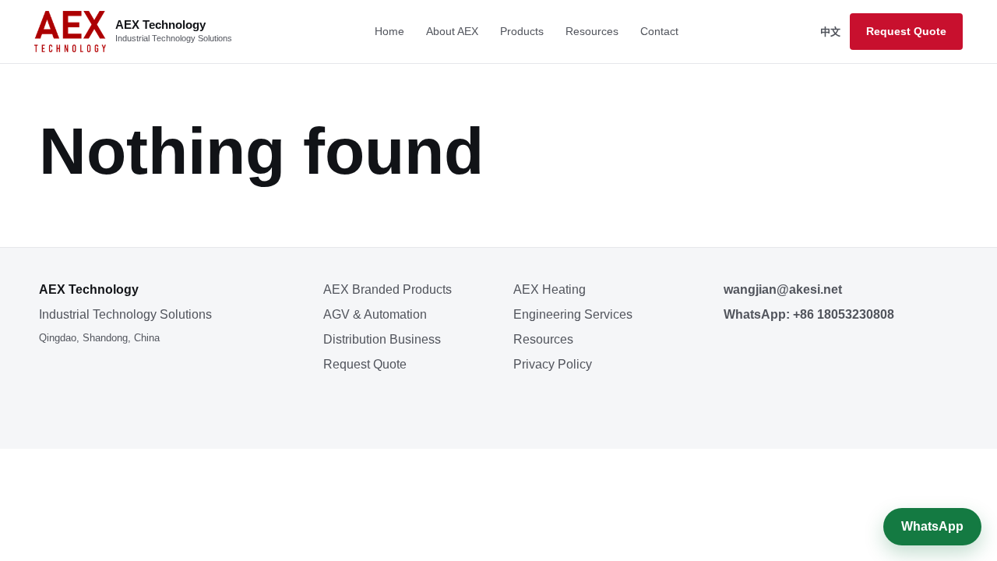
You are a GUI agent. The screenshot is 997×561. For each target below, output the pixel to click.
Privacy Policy (552, 364)
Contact (659, 31)
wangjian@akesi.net (783, 289)
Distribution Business (382, 339)
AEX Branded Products (387, 289)
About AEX (452, 31)
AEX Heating (549, 289)
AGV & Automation (375, 314)
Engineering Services (572, 314)
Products (522, 31)
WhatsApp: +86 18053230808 (809, 314)
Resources (591, 31)
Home (389, 31)
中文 (830, 31)
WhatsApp (932, 526)
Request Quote (906, 31)
